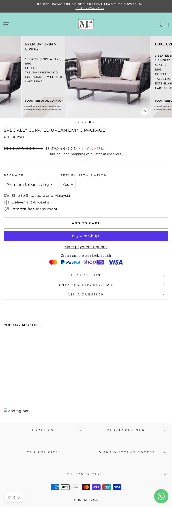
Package (14, 175)
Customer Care (85, 474)
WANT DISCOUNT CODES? (127, 452)
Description (86, 275)
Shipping (78, 154)
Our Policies (42, 452)
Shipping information (86, 284)
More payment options (86, 247)
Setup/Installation (84, 175)
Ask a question (86, 294)
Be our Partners (127, 430)
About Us (43, 430)
